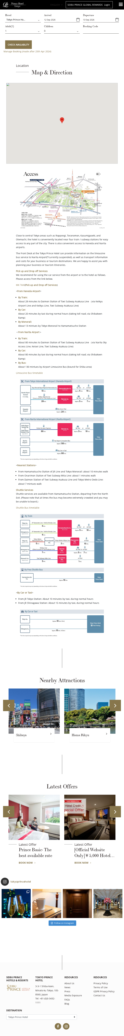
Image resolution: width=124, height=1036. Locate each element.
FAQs (67, 999)
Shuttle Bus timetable (27, 507)
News (67, 987)
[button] (62, 120)
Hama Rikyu (52, 735)
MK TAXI (20, 284)
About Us (69, 983)
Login (107, 4)
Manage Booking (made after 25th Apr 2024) (27, 51)
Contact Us (99, 995)
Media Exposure (73, 995)
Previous (8, 705)
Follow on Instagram (64, 923)
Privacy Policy (100, 983)
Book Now (23, 862)
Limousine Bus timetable (29, 372)
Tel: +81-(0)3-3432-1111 (45, 1000)
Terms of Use (100, 987)
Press (67, 991)
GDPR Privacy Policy (103, 991)
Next (115, 705)
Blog (66, 1003)
